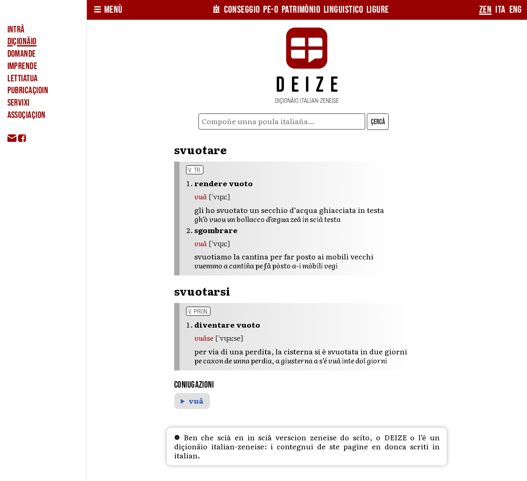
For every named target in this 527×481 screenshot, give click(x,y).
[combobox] (282, 121)
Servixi (18, 103)
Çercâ (378, 122)
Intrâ (16, 29)
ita (500, 10)
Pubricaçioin (27, 90)
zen (485, 10)
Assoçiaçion (26, 115)
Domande (21, 54)
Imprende (22, 66)
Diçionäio (22, 41)
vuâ (196, 401)
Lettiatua (22, 78)
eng (515, 10)
